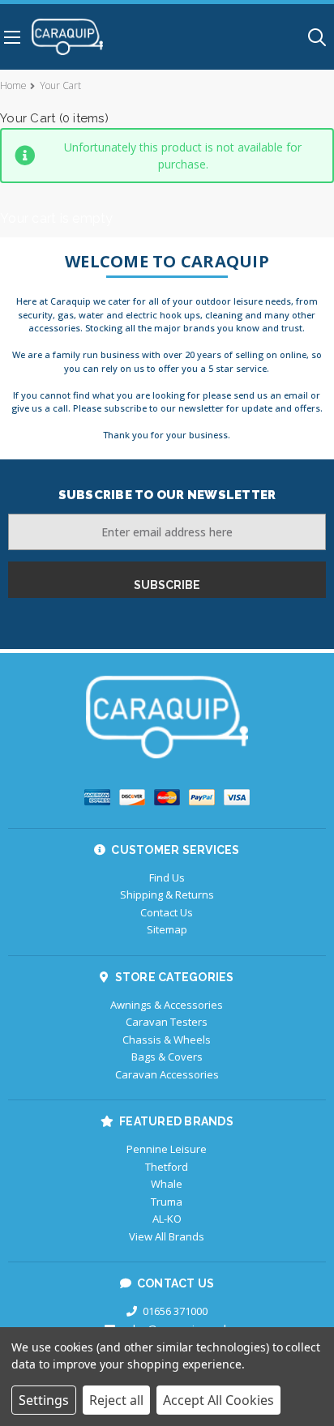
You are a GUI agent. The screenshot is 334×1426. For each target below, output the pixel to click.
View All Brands (166, 1236)
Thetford (166, 1166)
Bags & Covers (167, 1056)
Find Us (167, 877)
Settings (44, 1400)
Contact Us (166, 912)
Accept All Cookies (218, 1400)
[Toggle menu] (10, 37)
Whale (166, 1183)
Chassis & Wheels (166, 1039)
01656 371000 (175, 1311)
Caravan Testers (167, 1021)
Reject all (116, 1400)
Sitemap (167, 929)
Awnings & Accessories (166, 1004)
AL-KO (167, 1218)
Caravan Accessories (167, 1074)
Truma (166, 1201)
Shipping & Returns (167, 894)
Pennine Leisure (166, 1149)
